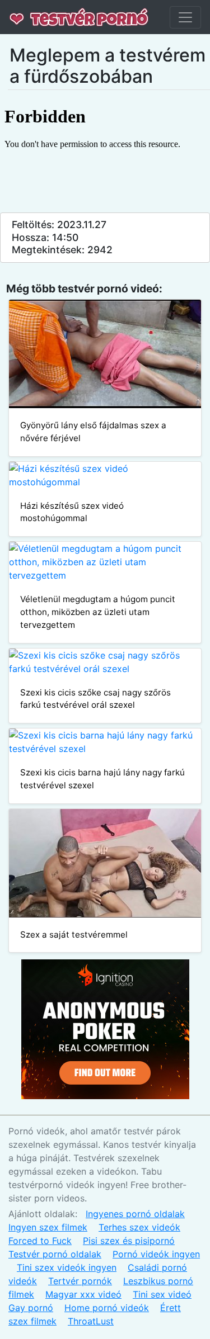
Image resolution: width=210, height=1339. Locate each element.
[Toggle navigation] (185, 17)
